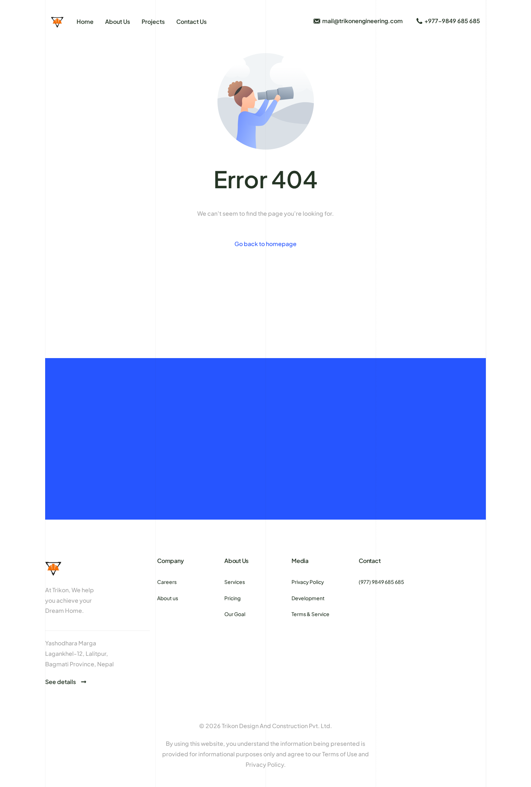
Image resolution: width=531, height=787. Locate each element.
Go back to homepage (265, 244)
